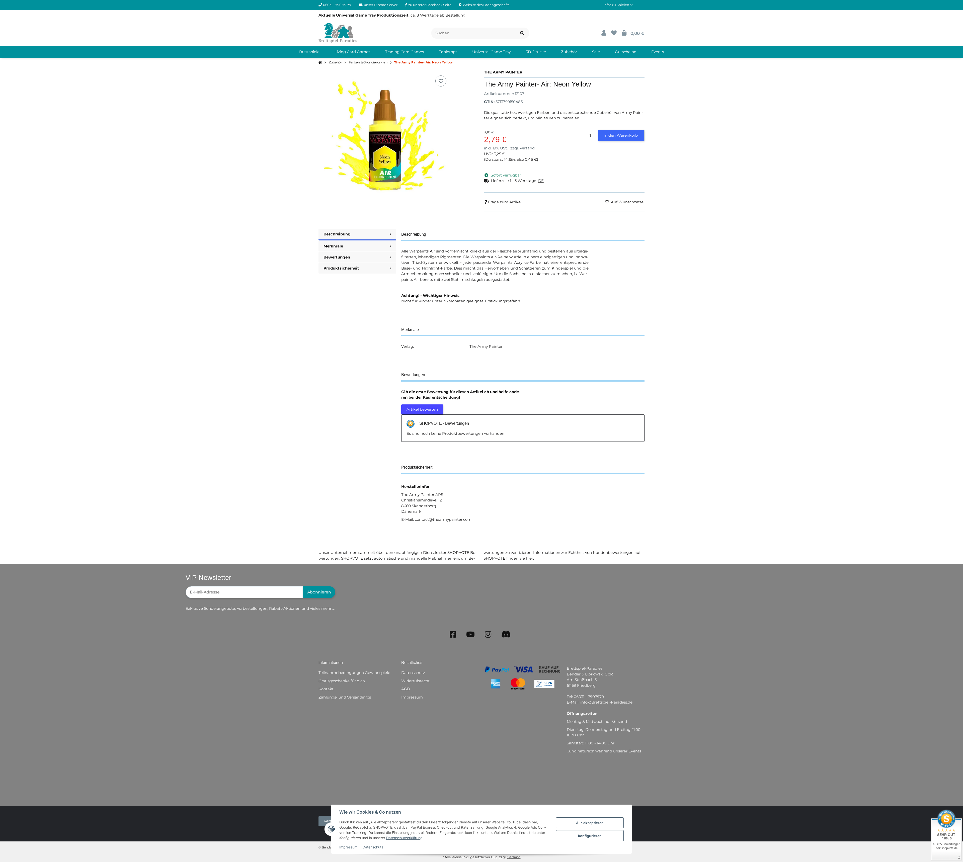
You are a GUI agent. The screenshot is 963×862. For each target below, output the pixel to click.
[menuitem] (309, 52)
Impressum (348, 847)
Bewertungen (337, 257)
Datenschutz (373, 847)
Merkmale (333, 246)
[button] (617, 5)
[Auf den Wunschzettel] (440, 81)
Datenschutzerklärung (404, 838)
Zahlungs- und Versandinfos (344, 697)
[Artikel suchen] (522, 33)
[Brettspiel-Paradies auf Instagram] (488, 634)
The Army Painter (486, 346)
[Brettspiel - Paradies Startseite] (337, 32)
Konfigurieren (590, 836)
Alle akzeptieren (590, 823)
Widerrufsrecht (415, 680)
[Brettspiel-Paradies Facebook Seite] (453, 634)
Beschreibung (337, 234)
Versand (527, 148)
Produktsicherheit (341, 268)
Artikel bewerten (422, 409)
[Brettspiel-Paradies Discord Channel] (506, 634)
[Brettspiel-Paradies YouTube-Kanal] (470, 634)
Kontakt (326, 688)
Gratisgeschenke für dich (341, 680)
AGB (405, 688)
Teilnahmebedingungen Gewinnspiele (354, 672)
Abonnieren (319, 592)
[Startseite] (320, 62)
